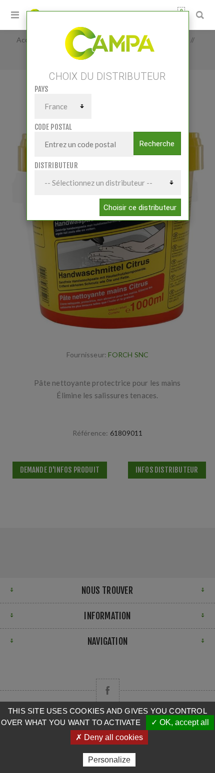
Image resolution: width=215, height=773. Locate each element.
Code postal (53, 127)
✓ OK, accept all (180, 722)
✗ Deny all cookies (109, 737)
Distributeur (56, 165)
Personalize (109, 760)
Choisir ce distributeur (140, 207)
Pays (41, 89)
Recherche (157, 143)
